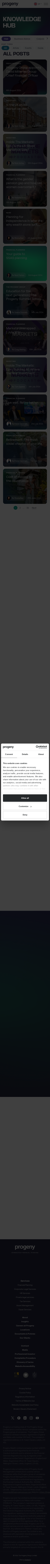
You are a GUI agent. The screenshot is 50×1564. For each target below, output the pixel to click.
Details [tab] (25, 754)
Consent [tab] (9, 754)
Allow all (25, 798)
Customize (23, 806)
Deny (25, 815)
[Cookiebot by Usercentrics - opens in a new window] (36, 747)
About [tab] (41, 754)
